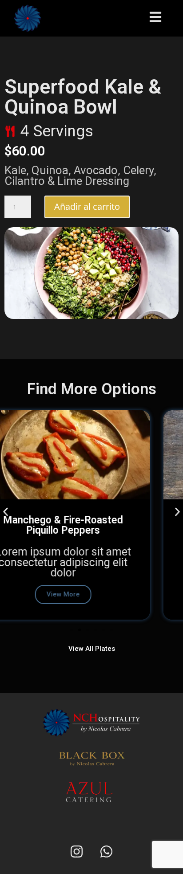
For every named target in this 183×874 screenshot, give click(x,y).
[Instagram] (77, 851)
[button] (5, 511)
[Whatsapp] (106, 851)
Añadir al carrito (87, 206)
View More (92, 594)
